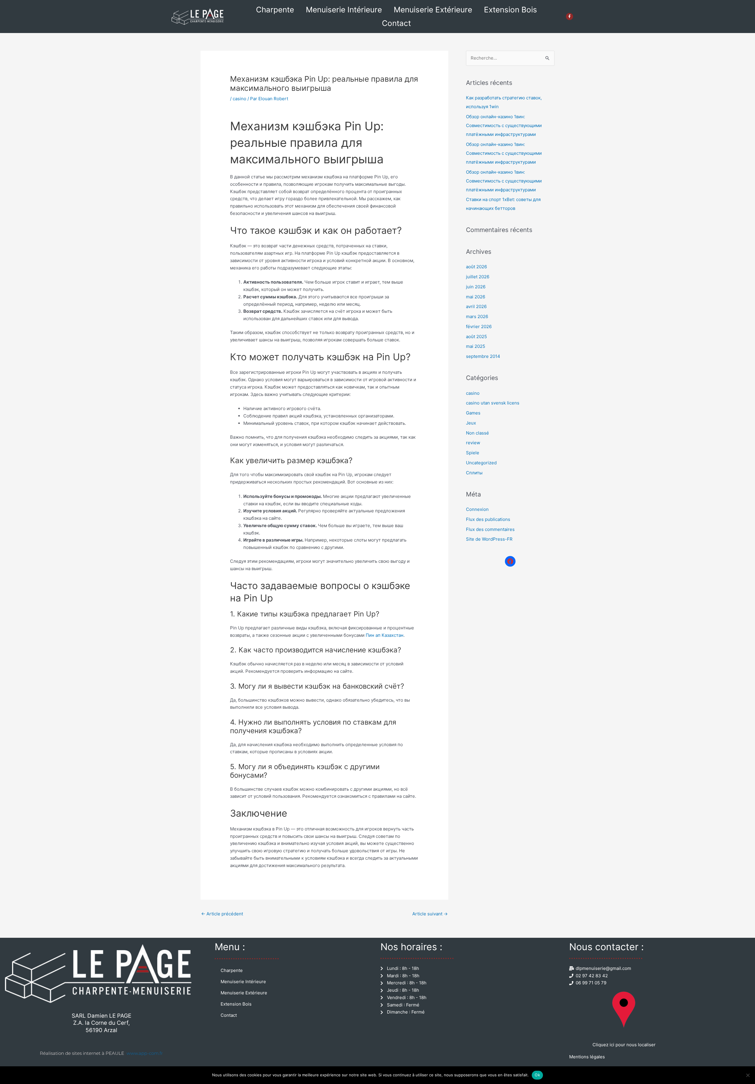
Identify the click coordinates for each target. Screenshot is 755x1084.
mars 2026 (477, 316)
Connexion (477, 509)
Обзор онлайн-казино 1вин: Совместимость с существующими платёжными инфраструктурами (504, 125)
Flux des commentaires (490, 529)
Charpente (275, 9)
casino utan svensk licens (492, 403)
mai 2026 (475, 297)
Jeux (471, 423)
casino (239, 98)
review (473, 442)
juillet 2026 (477, 276)
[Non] (748, 1075)
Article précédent (222, 914)
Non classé (477, 433)
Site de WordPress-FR (489, 539)
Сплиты (474, 473)
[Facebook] (510, 561)
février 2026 (479, 326)
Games (473, 413)
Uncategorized (481, 462)
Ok (537, 1075)
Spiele (472, 452)
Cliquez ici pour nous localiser (624, 1044)
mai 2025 (475, 346)
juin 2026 (475, 286)
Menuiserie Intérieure (344, 9)
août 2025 (476, 336)
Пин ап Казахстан (384, 635)
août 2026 (476, 266)
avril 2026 (476, 306)
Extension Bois (510, 9)
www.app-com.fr (145, 1053)
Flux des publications (488, 519)
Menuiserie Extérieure (433, 9)
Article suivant (430, 914)
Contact (396, 23)
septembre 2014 (483, 356)
